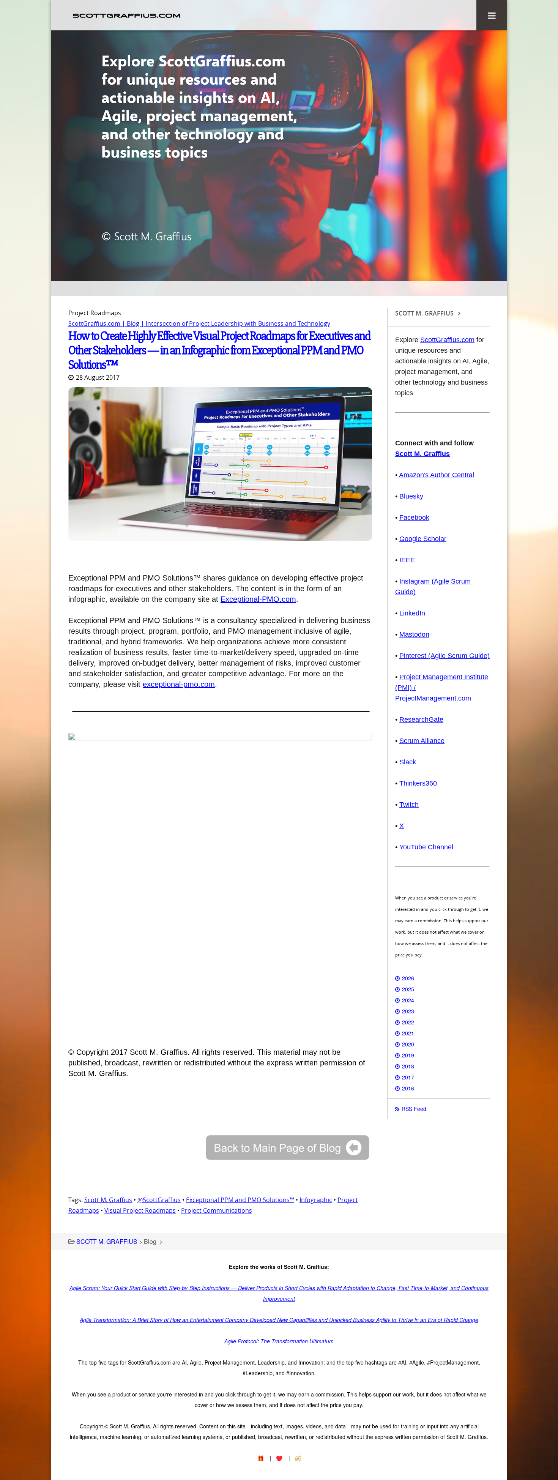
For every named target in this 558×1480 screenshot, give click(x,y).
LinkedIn (412, 613)
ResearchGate (421, 719)
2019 (408, 1055)
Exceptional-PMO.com (258, 599)
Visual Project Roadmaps (140, 1210)
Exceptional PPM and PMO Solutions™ (240, 1200)
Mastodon (414, 634)
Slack (407, 762)
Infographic (315, 1200)
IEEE (407, 560)
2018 (408, 1066)
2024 (408, 1000)
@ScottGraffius (159, 1200)
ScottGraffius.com (447, 340)
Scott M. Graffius (108, 1200)
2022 (408, 1022)
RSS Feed (414, 1108)
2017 (408, 1077)
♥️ (279, 1458)
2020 (408, 1044)
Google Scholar (422, 539)
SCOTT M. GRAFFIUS (106, 1241)
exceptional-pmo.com (179, 684)
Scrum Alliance (422, 741)
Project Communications (216, 1210)
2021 (408, 1033)
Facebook (414, 517)
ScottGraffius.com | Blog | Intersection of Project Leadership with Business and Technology (199, 323)
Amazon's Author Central (436, 475)
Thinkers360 (418, 783)
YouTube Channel (426, 847)
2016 (408, 1088)
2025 (408, 989)
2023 (408, 1011)
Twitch (409, 804)
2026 (408, 978)
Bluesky (411, 496)
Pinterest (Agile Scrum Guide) (444, 656)
